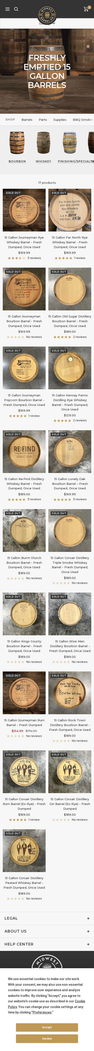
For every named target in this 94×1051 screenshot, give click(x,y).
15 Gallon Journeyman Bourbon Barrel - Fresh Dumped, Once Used (24, 321)
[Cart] (86, 9)
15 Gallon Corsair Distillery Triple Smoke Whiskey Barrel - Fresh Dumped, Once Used (70, 565)
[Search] (16, 9)
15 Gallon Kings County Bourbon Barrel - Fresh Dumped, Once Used (24, 646)
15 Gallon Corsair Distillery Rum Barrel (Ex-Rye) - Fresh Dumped (24, 803)
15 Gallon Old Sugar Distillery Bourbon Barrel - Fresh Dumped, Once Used (69, 321)
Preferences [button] (42, 1012)
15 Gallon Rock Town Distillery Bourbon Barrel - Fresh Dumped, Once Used (70, 725)
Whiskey (43, 161)
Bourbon (17, 161)
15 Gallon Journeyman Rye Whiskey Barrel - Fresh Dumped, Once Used (24, 242)
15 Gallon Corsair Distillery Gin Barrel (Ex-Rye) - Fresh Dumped (70, 803)
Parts (43, 119)
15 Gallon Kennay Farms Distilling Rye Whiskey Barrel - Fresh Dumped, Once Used (70, 402)
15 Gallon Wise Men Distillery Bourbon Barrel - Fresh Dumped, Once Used (70, 646)
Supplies (59, 119)
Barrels (26, 119)
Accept (47, 1027)
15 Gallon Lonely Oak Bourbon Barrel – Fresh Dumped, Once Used (70, 483)
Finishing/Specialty (69, 161)
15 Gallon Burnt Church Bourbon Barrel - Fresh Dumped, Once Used (24, 562)
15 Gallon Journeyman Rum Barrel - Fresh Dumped (24, 722)
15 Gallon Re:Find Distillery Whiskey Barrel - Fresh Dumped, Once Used (24, 483)
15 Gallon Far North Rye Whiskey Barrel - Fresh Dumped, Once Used (70, 242)
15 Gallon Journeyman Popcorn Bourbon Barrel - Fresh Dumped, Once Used (24, 400)
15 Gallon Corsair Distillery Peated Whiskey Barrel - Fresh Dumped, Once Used (24, 882)
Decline (47, 1038)
